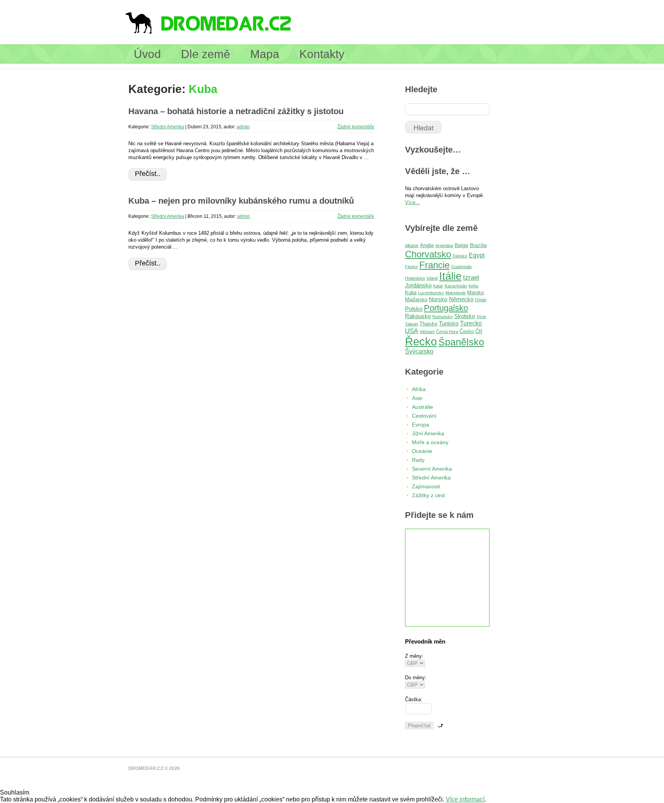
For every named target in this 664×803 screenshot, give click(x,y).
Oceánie (422, 451)
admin (243, 126)
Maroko (475, 292)
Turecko (471, 323)
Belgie (461, 245)
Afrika (419, 389)
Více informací (465, 799)
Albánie (411, 245)
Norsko (438, 299)
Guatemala (461, 266)
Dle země (205, 54)
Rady (418, 460)
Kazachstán (456, 286)
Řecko (421, 341)
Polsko (413, 309)
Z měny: (414, 656)
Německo (461, 299)
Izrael (471, 277)
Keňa (473, 286)
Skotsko (464, 316)
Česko (467, 331)
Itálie (450, 276)
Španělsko (461, 342)
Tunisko (448, 323)
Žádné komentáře (355, 126)
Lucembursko (431, 292)
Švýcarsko (419, 351)
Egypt (477, 255)
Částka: (413, 699)
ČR (478, 331)
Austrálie (422, 407)
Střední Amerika (167, 126)
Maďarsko (416, 299)
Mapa (264, 54)
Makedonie (455, 292)
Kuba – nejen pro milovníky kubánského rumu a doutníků (241, 201)
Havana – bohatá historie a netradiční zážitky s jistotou (236, 111)
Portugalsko (446, 308)
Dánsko (460, 256)
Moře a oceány (430, 442)
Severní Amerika (432, 469)
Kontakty (321, 54)
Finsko (411, 266)
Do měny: (416, 677)
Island (432, 278)
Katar (438, 286)
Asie (417, 398)
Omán (480, 299)
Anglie (427, 245)
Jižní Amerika (428, 433)
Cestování (424, 416)
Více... (412, 202)
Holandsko (415, 278)
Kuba (411, 292)
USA (411, 331)
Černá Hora (447, 331)
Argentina (444, 245)
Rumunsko (442, 316)
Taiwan (411, 324)
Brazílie (478, 245)
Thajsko (428, 324)
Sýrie (481, 316)
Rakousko (418, 316)
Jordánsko (418, 285)
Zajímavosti (426, 486)
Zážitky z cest (428, 495)
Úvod (147, 54)
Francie (434, 265)
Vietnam (427, 331)
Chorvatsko (428, 254)
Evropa (420, 424)
